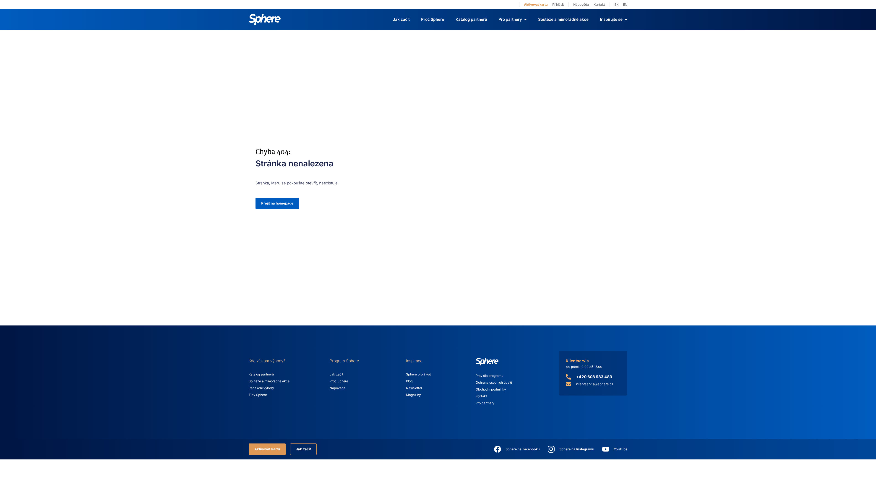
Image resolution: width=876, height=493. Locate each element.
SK (616, 4)
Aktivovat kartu (536, 4)
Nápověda (581, 4)
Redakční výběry (261, 388)
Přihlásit (558, 4)
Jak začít (401, 19)
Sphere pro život (418, 374)
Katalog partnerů (471, 19)
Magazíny (413, 395)
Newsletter (414, 388)
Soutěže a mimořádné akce (563, 19)
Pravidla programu (489, 376)
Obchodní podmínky (491, 389)
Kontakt (599, 4)
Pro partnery (485, 403)
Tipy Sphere (258, 395)
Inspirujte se (611, 19)
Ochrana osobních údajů (494, 382)
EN (625, 4)
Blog (409, 381)
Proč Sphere (432, 19)
